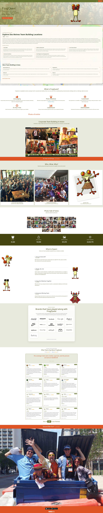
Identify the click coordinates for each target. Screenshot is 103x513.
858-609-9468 (59, 506)
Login (97, 1)
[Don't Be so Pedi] (44, 222)
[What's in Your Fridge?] (48, 222)
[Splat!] (67, 218)
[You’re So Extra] (33, 218)
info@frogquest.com (53, 506)
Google (46, 376)
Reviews (9, 1)
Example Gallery (51, 101)
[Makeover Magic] (48, 218)
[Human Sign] (70, 226)
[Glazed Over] (40, 222)
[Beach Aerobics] (40, 226)
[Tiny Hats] (44, 218)
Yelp (28, 376)
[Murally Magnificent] (36, 218)
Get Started (57, 158)
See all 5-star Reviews (51, 421)
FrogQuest (2, 1)
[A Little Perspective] (63, 226)
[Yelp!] (54, 511)
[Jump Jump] (74, 218)
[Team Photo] (36, 222)
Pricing (12, 1)
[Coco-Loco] (51, 218)
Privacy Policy (48, 506)
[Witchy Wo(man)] (55, 226)
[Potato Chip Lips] (70, 218)
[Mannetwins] (74, 222)
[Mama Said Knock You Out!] (40, 218)
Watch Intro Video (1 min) (7, 18)
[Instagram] (52, 511)
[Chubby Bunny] (70, 222)
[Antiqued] (55, 218)
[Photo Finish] (33, 222)
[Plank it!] (51, 222)
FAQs (6, 1)
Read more (27, 374)
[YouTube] (49, 511)
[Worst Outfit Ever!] (59, 222)
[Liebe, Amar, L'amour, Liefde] (63, 218)
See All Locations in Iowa (6, 78)
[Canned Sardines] (67, 222)
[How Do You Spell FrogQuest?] (29, 218)
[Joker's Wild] (44, 226)
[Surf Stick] (48, 226)
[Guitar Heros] (51, 226)
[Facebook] (50, 511)
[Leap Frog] (55, 222)
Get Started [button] (100, 1)
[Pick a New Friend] (33, 226)
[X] (51, 511)
